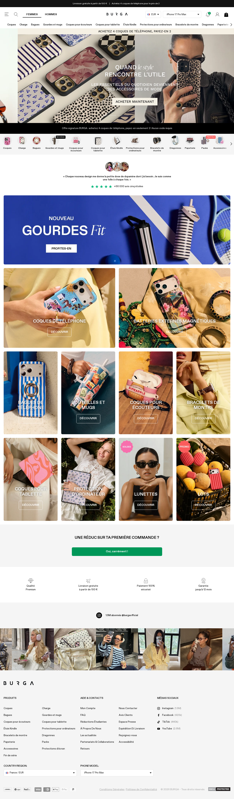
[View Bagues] (36, 140)
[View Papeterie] (190, 140)
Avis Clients (126, 715)
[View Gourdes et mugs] (54, 140)
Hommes (51, 14)
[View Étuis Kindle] (116, 140)
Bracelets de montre (187, 25)
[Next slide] (227, 144)
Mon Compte (87, 708)
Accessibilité (126, 742)
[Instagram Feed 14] (75, 649)
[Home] (117, 14)
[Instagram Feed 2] (159, 649)
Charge (23, 25)
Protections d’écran (53, 748)
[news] (208, 14)
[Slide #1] (123, 115)
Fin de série (10, 755)
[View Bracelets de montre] (157, 140)
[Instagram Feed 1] (117, 649)
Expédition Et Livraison (132, 728)
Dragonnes (208, 25)
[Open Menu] (7, 14)
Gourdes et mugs (52, 25)
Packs (204, 148)
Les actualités (88, 735)
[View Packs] (204, 140)
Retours (85, 748)
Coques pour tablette (108, 25)
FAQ (83, 715)
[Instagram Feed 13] (33, 649)
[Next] (227, 25)
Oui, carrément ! (117, 551)
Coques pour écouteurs (79, 25)
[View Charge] (22, 140)
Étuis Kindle (129, 25)
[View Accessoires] (220, 140)
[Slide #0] (110, 115)
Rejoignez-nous (128, 735)
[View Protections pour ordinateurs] (135, 140)
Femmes (32, 14)
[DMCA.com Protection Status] (219, 789)
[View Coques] (7, 140)
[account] (217, 14)
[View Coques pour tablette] (98, 140)
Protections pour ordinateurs (156, 25)
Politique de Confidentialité (141, 789)
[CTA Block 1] (117, 229)
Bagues (35, 25)
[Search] (16, 14)
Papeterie (190, 148)
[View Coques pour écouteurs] (76, 140)
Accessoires (220, 148)
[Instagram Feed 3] (201, 649)
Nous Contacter (128, 708)
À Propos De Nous (90, 728)
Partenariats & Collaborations (97, 742)
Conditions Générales (111, 789)
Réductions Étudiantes (93, 722)
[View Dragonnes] (175, 140)
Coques (11, 25)
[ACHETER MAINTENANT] (117, 75)
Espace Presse (127, 722)
